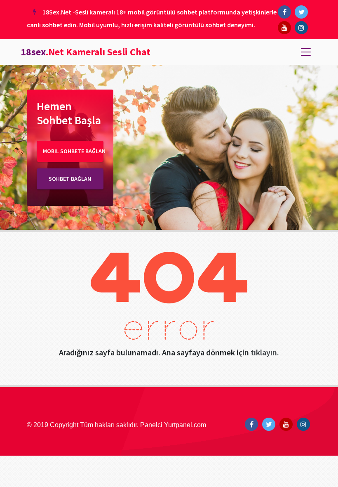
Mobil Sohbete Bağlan (73, 151)
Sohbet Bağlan (70, 178)
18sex (85, 51)
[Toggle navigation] (305, 52)
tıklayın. (265, 352)
